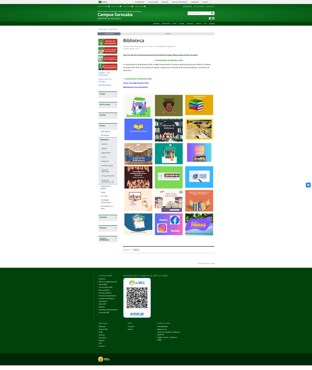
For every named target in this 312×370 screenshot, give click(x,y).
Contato (181, 24)
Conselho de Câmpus (106, 299)
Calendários (106, 131)
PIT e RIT (104, 196)
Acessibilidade (187, 6)
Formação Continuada (105, 201)
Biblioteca (105, 139)
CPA (205, 24)
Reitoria (198, 24)
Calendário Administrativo (108, 310)
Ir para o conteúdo (103, 6)
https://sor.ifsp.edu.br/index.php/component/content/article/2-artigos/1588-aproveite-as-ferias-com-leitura (160, 55)
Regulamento (105, 153)
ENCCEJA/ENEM (104, 85)
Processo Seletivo (105, 293)
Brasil (105, 2)
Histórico (104, 144)
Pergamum (105, 161)
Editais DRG (103, 285)
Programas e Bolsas (106, 187)
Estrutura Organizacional (108, 282)
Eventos (211, 24)
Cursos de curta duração (104, 80)
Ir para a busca (128, 6)
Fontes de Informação (105, 170)
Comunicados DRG (105, 287)
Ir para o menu (116, 6)
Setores (136, 250)
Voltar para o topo (206, 263)
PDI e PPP (102, 304)
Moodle (167, 34)
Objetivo (104, 148)
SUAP (174, 24)
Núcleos (102, 307)
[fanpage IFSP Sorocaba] (210, 19)
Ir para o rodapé (140, 6)
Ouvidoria (190, 24)
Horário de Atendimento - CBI (107, 181)
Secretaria (105, 135)
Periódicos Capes (107, 166)
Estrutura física (104, 290)
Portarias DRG (104, 312)
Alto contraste (199, 6)
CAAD (103, 192)
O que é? (131, 326)
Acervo (103, 157)
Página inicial (103, 29)
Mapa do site (210, 6)
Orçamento (103, 301)
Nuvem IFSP (166, 24)
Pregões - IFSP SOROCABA (104, 74)
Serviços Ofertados (107, 176)
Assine (130, 329)
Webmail (156, 24)
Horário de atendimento (108, 296)
